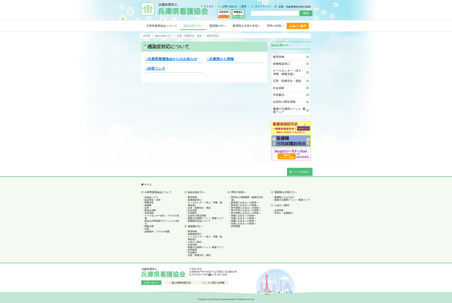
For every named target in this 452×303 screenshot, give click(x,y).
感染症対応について (168, 46)
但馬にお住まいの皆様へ (243, 223)
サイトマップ (262, 6)
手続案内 (278, 94)
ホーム (148, 184)
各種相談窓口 (281, 63)
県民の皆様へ (238, 192)
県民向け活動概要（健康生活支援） (247, 198)
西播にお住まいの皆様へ (243, 221)
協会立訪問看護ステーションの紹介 (161, 222)
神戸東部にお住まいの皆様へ (246, 207)
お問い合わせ (151, 282)
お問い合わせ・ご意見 (234, 6)
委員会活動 (150, 210)
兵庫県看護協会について (158, 192)
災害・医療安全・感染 (287, 80)
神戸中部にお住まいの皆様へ (246, 210)
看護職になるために (284, 197)
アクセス (209, 6)
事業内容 (149, 202)
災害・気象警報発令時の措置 (295, 6)
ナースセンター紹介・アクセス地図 (161, 217)
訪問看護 (192, 250)
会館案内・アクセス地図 (157, 231)
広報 (146, 229)
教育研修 (278, 56)
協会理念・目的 (152, 200)
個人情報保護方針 (181, 282)
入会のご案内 (194, 242)
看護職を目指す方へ (285, 192)
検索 (306, 13)
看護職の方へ (195, 226)
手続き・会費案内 (283, 213)
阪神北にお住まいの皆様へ (244, 205)
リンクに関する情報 (213, 282)
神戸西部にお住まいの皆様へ (246, 213)
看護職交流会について (199, 221)
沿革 (146, 207)
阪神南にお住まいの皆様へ (244, 202)
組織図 (147, 205)
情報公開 (149, 226)
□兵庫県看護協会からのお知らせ (171, 59)
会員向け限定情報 (284, 101)
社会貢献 (278, 87)
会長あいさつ (151, 197)
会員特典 (278, 210)
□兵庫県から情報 (220, 59)
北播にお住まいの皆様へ (243, 218)
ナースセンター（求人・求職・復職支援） (288, 72)
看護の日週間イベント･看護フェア (289, 110)
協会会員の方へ (196, 192)
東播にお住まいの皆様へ (243, 215)
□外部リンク (155, 68)
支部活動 (149, 213)
